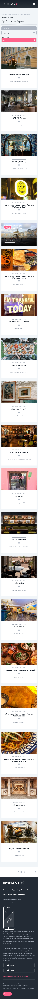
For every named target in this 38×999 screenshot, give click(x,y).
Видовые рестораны (19, 802)
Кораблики (21, 890)
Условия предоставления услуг (12, 899)
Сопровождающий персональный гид (13, 226)
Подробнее (10, 241)
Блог (14, 894)
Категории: (5, 37)
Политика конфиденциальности (12, 902)
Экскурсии (7, 890)
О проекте (21, 894)
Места (29, 890)
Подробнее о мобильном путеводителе (15, 976)
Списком (6, 28)
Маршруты (7, 894)
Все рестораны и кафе (19, 115)
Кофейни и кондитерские (19, 846)
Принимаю (7, 994)
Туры (14, 890)
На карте (6, 33)
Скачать (12, 965)
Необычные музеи (19, 72)
